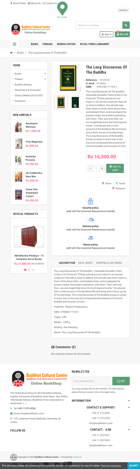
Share (108, 183)
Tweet (122, 183)
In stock (90, 83)
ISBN (88, 86)
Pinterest (120, 188)
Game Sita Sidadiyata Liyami (32, 193)
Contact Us (51, 3)
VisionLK (77, 457)
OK (122, 381)
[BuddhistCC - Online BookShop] (30, 29)
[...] (25, 403)
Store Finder (18, 3)
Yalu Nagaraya (34, 141)
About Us (35, 3)
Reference (91, 80)
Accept (133, 465)
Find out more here (111, 465)
